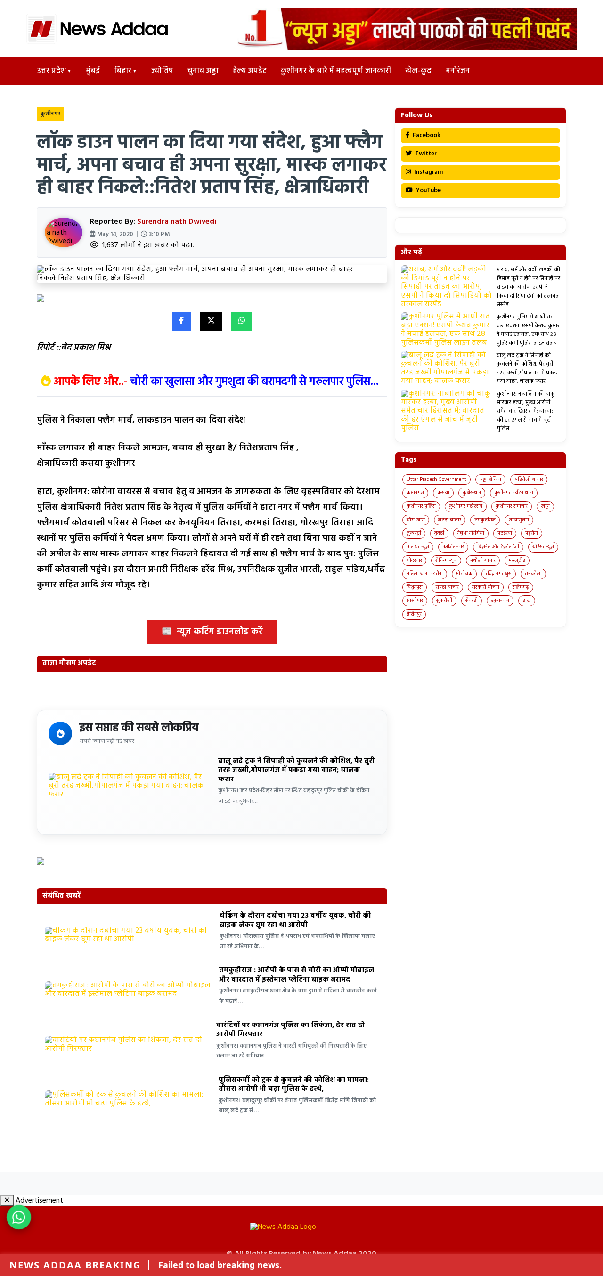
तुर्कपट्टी (414, 533)
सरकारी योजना (485, 587)
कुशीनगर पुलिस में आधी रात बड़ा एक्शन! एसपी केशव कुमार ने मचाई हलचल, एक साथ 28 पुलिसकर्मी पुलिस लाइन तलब (528, 330)
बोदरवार (414, 560)
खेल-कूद (418, 71)
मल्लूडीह (517, 560)
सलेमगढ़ (521, 587)
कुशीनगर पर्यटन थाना (513, 492)
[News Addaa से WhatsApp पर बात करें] (19, 1217)
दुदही (439, 533)
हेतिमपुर (414, 614)
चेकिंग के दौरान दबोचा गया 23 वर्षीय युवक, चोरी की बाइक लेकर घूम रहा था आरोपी (295, 920)
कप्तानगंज (415, 492)
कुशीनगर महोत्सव (465, 506)
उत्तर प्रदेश (51, 71)
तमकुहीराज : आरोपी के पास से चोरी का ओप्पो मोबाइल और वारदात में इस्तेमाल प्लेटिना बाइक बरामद (296, 975)
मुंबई (93, 71)
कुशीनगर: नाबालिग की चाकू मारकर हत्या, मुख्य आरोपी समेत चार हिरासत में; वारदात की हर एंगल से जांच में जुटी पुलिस (526, 412)
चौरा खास (416, 520)
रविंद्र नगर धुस (499, 573)
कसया (443, 492)
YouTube (428, 190)
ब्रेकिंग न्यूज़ (446, 560)
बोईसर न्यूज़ (543, 547)
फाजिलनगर (453, 547)
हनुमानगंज (500, 600)
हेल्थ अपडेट (250, 71)
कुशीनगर (50, 114)
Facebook (425, 135)
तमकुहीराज (485, 520)
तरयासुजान (519, 520)
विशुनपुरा (415, 587)
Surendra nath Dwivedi (176, 222)
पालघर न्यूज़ (418, 547)
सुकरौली (444, 600)
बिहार (122, 71)
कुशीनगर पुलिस (421, 506)
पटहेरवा (504, 533)
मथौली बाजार (483, 560)
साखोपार (415, 600)
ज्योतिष (162, 71)
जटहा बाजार (449, 520)
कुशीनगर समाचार (512, 506)
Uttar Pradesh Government (436, 479)
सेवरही (471, 600)
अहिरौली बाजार (528, 479)
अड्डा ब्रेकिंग (490, 479)
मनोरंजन (458, 71)
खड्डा (545, 506)
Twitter (425, 154)
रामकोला (533, 573)
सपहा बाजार (447, 587)
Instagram (428, 172)
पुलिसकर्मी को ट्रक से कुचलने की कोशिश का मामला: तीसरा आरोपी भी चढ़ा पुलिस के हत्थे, (294, 1084)
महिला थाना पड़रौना (425, 573)
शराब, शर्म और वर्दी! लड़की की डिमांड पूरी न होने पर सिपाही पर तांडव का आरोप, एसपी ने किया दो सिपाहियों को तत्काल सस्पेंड (528, 287)
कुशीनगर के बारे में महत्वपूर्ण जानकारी (336, 71)
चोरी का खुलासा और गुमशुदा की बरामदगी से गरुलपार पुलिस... (254, 382)
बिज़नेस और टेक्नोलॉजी (498, 547)
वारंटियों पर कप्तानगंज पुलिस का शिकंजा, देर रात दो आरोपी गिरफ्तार (290, 1030)
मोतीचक (464, 573)
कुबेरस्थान (472, 492)
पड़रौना (531, 533)
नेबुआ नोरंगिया (470, 533)
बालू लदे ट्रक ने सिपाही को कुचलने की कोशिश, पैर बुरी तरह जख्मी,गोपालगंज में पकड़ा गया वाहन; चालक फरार (296, 770)
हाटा (526, 600)
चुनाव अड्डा (203, 71)
